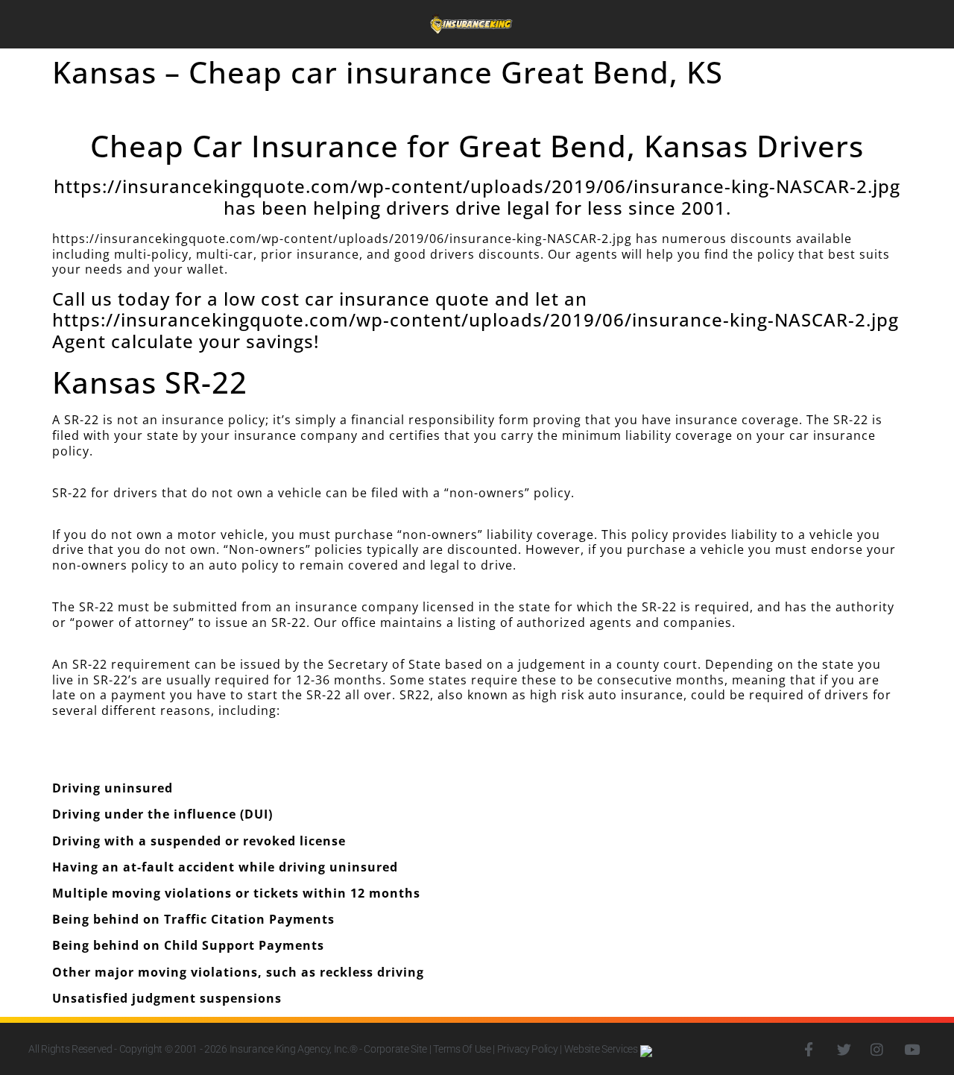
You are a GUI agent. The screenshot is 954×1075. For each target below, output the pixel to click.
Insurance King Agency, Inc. (290, 1049)
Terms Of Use (461, 1049)
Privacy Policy (527, 1049)
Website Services (602, 1049)
